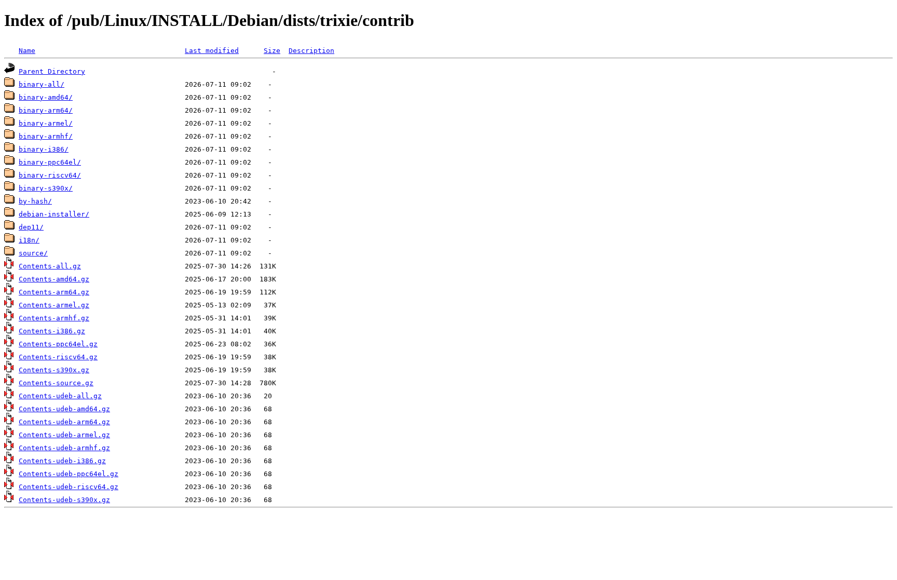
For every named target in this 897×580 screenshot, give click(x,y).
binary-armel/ (46, 123)
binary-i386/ (44, 149)
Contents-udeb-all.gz (60, 396)
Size (272, 51)
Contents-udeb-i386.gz (62, 461)
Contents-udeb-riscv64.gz (68, 487)
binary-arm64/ (46, 110)
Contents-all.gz (50, 266)
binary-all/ (41, 84)
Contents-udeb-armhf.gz (64, 448)
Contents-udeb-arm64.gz (64, 422)
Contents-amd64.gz (54, 279)
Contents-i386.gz (52, 331)
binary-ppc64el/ (50, 162)
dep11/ (31, 227)
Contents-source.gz (56, 383)
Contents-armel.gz (54, 305)
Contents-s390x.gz (54, 370)
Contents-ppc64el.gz (58, 344)
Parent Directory (52, 71)
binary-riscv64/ (50, 175)
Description (311, 51)
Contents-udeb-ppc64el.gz (68, 474)
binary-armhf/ (46, 136)
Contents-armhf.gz (54, 318)
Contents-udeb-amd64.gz (64, 409)
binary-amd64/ (46, 97)
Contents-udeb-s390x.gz (64, 500)
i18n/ (29, 240)
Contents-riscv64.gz (58, 357)
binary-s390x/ (46, 188)
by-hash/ (35, 201)
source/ (33, 253)
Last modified (212, 51)
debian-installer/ (54, 214)
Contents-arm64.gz (54, 292)
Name (27, 51)
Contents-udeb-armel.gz (64, 435)
